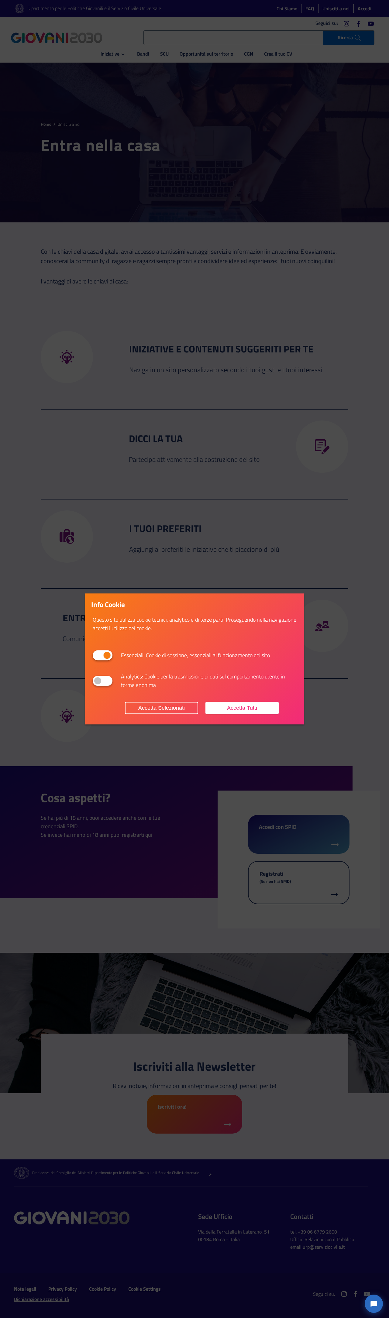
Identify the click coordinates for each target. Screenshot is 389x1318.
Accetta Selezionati (161, 708)
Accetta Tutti (242, 708)
